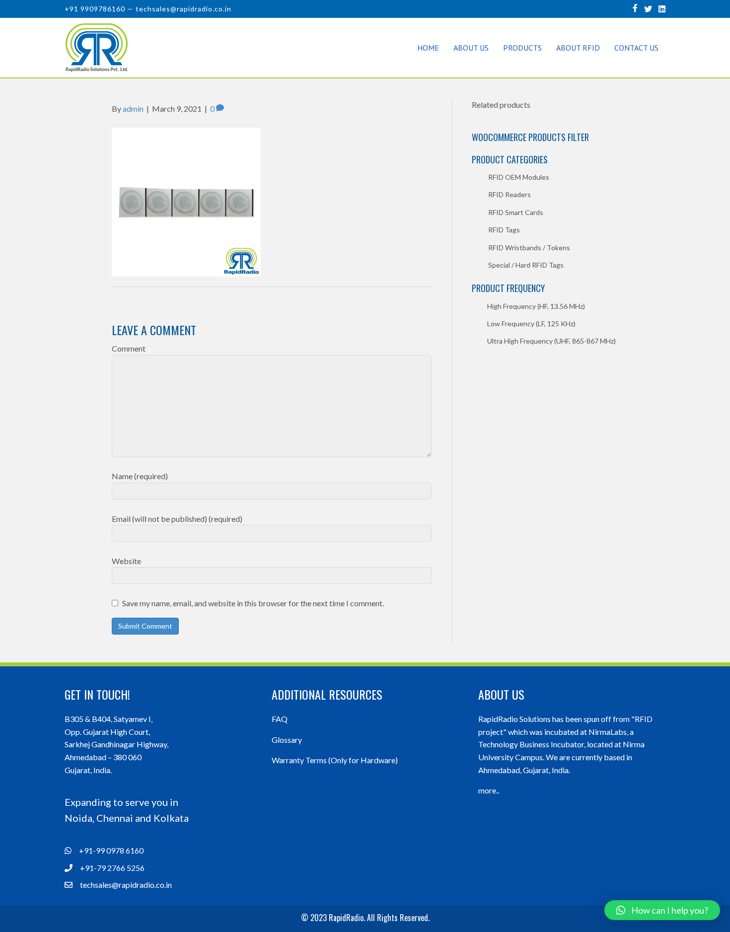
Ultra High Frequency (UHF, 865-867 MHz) (551, 341)
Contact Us (636, 48)
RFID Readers (509, 194)
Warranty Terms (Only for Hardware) (335, 760)
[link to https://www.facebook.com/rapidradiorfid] (635, 7)
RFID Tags (504, 229)
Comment (129, 348)
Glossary (287, 739)
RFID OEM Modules (518, 177)
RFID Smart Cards (515, 212)
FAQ (280, 718)
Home (428, 48)
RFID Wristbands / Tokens (529, 247)
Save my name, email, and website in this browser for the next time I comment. (253, 603)
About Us (471, 48)
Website (126, 561)
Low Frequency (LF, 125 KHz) (531, 323)
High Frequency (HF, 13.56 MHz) (536, 306)
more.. (488, 790)
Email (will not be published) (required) (177, 518)
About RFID (578, 48)
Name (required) (140, 476)
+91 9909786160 (95, 8)
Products (522, 48)
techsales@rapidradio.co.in (183, 8)
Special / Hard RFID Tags (526, 265)
